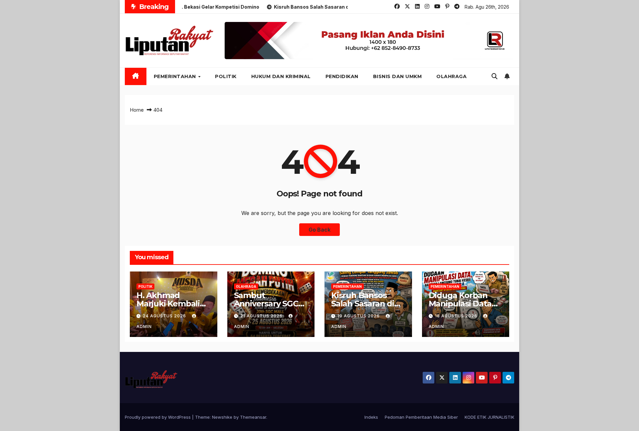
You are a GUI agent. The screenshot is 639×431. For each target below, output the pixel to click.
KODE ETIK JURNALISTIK (489, 417)
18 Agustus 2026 (457, 315)
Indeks (371, 417)
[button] (495, 76)
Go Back (319, 229)
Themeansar (253, 417)
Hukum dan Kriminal (281, 76)
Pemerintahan (176, 76)
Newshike (222, 417)
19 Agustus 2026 (359, 315)
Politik (226, 76)
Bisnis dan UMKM (397, 76)
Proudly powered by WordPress (158, 417)
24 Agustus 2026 (165, 315)
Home (137, 110)
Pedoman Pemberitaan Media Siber (421, 417)
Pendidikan (341, 76)
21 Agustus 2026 (262, 315)
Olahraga (451, 76)
